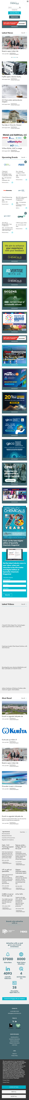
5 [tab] (17, 57)
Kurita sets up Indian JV (9, 740)
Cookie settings (13, 1087)
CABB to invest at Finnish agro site (7, 895)
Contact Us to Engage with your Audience (14, 998)
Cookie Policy (6, 1082)
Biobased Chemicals (7, 835)
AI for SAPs (19, 894)
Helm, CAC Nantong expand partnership (7, 847)
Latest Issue (14, 1044)
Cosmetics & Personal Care (8, 837)
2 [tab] (12, 57)
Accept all (14, 1096)
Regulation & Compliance (8, 839)
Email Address (7, 579)
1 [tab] (11, 57)
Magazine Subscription (15, 1043)
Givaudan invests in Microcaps (12, 786)
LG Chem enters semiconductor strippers (12, 101)
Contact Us (14, 10)
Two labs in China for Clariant (11, 125)
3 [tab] (14, 57)
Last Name (5, 588)
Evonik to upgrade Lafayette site (12, 716)
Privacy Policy (14, 1055)
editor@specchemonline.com (14, 1013)
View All (23, 33)
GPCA (17, 208)
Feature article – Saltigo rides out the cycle (20, 847)
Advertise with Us (14, 1037)
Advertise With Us (14, 13)
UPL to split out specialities (7, 870)
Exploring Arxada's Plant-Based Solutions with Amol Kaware (14, 646)
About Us (14, 1053)
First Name (5, 584)
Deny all (13, 1091)
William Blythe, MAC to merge (12, 148)
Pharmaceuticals (6, 833)
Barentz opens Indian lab (10, 51)
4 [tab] (16, 57)
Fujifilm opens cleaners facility (11, 77)
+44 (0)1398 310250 (14, 1011)
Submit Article (14, 17)
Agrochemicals (6, 831)
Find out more (5, 182)
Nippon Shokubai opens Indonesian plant (20, 871)
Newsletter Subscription (14, 1039)
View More (22, 832)
